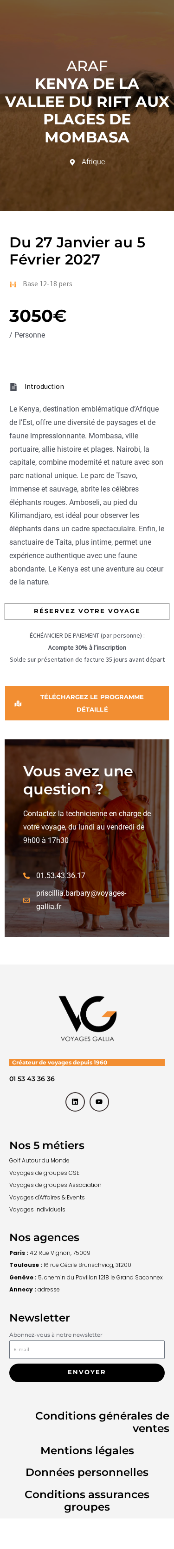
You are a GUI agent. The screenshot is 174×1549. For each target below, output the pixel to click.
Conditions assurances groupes (87, 1501)
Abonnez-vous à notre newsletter (56, 1334)
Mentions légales (87, 1450)
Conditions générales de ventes (102, 1422)
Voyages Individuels (37, 1209)
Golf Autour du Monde (39, 1160)
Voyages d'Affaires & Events (47, 1197)
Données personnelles (87, 1472)
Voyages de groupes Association (55, 1185)
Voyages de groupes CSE (44, 1173)
